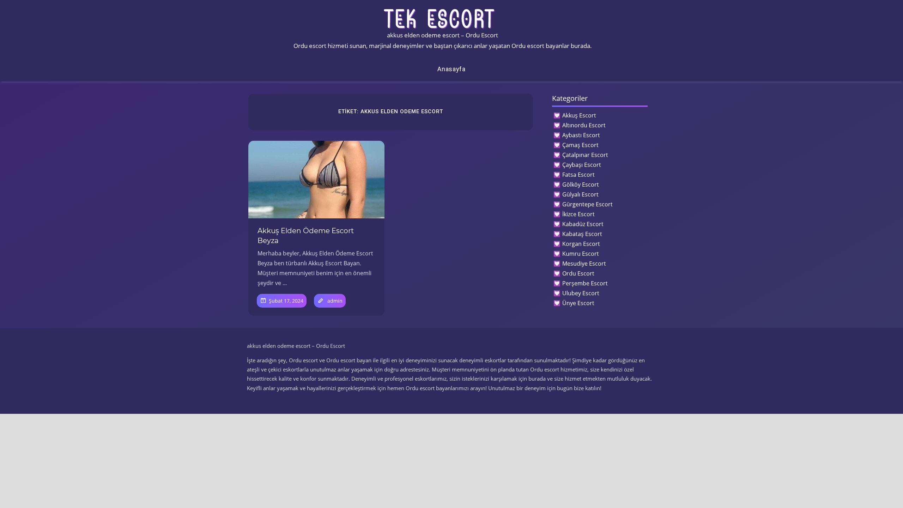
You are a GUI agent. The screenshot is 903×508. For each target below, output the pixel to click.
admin (335, 300)
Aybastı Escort (581, 135)
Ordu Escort (578, 273)
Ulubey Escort (580, 293)
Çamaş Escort (580, 145)
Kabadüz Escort (583, 224)
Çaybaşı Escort (581, 165)
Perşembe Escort (585, 283)
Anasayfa (451, 69)
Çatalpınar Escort (585, 155)
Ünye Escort (578, 303)
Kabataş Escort (582, 234)
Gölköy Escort (580, 184)
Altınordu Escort (584, 125)
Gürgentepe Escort (587, 204)
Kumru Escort (580, 254)
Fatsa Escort (578, 175)
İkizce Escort (578, 214)
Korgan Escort (581, 244)
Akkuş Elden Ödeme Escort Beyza (305, 235)
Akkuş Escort (579, 115)
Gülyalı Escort (580, 194)
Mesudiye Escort (584, 263)
